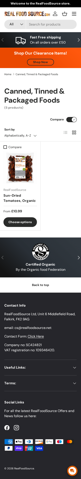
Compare (57, 119)
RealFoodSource (24, 468)
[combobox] (40, 24)
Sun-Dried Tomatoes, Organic (19, 198)
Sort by (9, 129)
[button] (64, 13)
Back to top (40, 285)
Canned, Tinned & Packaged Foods (37, 74)
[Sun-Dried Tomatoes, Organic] (20, 167)
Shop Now (40, 62)
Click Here (36, 336)
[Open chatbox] (72, 471)
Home (7, 74)
